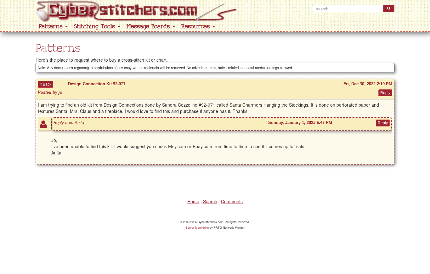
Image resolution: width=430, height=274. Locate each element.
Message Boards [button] (149, 27)
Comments (232, 201)
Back (46, 84)
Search (210, 201)
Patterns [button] (52, 27)
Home (193, 201)
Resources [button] (196, 27)
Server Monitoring (197, 228)
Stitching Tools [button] (95, 27)
